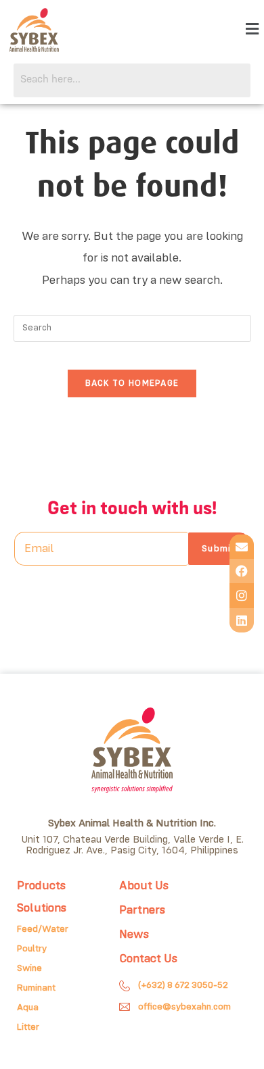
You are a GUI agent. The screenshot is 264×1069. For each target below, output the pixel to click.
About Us (144, 886)
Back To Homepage (132, 383)
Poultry (32, 948)
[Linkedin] (241, 620)
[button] (252, 30)
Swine (29, 968)
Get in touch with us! (132, 508)
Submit (219, 548)
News (134, 934)
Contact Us (148, 959)
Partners (142, 910)
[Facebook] (241, 571)
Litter (28, 1027)
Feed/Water (42, 929)
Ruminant (36, 988)
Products (41, 886)
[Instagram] (241, 595)
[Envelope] (241, 546)
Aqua (28, 1007)
